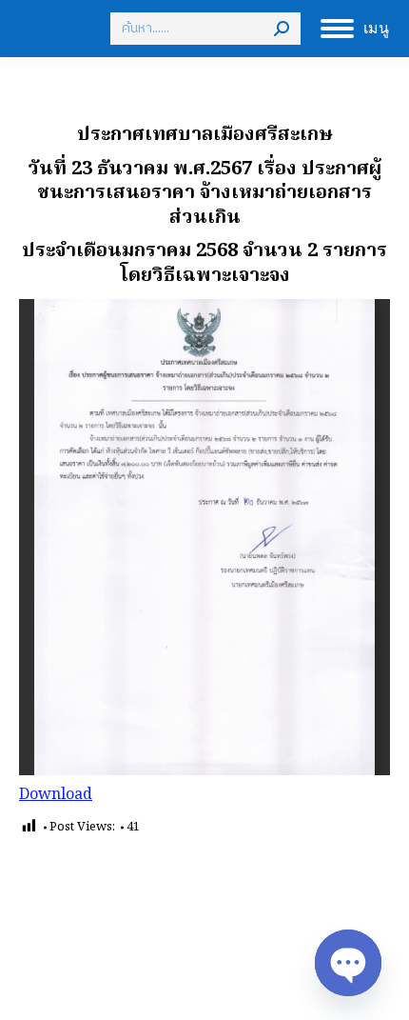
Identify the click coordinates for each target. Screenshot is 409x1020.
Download (55, 795)
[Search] (281, 28)
